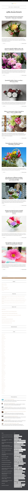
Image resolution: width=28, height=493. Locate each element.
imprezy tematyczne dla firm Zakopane (19, 456)
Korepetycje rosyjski (16, 457)
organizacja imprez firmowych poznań (19, 474)
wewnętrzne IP (23, 485)
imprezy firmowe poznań (17, 446)
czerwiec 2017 (3, 390)
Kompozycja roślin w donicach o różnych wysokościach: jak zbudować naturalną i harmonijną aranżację (13, 301)
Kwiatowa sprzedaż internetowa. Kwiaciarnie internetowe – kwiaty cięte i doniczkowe (14, 17)
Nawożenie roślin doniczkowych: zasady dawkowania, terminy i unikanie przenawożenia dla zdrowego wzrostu (13, 296)
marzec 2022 (3, 353)
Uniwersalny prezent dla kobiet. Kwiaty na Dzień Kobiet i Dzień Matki (14, 144)
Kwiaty (14, 241)
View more (4, 43)
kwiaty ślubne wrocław (18, 467)
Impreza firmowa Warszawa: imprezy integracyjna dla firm (9, 311)
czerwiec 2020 (3, 367)
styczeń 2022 (3, 355)
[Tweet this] (22, 43)
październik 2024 (4, 338)
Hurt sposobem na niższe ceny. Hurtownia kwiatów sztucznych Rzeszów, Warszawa (14, 243)
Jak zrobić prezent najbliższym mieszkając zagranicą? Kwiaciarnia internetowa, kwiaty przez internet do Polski (14, 179)
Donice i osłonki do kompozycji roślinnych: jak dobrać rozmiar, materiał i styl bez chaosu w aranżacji (13, 303)
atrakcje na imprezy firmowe (18, 436)
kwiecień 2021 (3, 361)
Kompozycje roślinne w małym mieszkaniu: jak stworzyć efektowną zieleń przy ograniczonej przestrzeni (13, 298)
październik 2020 (4, 365)
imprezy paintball (16, 452)
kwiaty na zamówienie (18, 464)
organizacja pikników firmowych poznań (19, 478)
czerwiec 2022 (3, 350)
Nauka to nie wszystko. (4, 458)
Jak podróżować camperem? (5, 485)
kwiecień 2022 (3, 352)
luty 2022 (3, 354)
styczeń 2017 (3, 393)
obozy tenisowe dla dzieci (18, 470)
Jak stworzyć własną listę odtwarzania (9, 399)
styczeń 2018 (3, 382)
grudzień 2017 (3, 383)
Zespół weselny (3, 309)
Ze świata (3, 290)
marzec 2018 (3, 380)
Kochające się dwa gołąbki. (5, 456)
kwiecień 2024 (3, 341)
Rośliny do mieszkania (4, 288)
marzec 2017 (3, 391)
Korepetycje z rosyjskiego (7, 419)
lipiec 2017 (3, 389)
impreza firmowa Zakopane (18, 443)
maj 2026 (3, 335)
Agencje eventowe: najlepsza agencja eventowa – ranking (11, 423)
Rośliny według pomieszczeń (5, 289)
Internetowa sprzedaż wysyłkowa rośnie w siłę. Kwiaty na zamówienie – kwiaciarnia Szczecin (14, 49)
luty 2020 (3, 369)
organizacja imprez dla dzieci (18, 473)
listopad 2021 (3, 356)
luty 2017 (3, 392)
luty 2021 (3, 363)
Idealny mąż (3, 483)
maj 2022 (3, 351)
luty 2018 (3, 381)
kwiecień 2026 (3, 336)
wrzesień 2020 (3, 366)
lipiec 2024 (3, 339)
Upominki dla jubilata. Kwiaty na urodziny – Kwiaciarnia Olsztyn (14, 81)
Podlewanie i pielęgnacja (5, 287)
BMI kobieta (16, 437)
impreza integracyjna (17, 445)
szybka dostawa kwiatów (17, 485)
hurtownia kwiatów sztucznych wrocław (19, 442)
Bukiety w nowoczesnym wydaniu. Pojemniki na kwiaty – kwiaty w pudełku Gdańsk (14, 112)
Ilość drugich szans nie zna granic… (6, 464)
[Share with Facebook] (21, 43)
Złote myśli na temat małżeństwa (6, 460)
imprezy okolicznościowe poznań (18, 451)
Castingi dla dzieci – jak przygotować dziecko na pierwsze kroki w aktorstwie (11, 315)
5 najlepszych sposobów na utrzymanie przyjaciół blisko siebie (9, 313)
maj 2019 (3, 378)
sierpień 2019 (3, 375)
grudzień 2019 (3, 370)
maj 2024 (3, 340)
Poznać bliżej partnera (4, 475)
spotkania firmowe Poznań (17, 484)
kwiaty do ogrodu (18, 461)
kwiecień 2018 (3, 379)
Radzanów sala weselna (19, 481)
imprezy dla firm (23, 445)
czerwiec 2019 (3, 377)
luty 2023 (3, 348)
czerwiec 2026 (3, 334)
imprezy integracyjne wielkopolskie (17, 450)
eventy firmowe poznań (22, 440)
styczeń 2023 (3, 349)
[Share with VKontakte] (25, 43)
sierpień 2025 (3, 337)
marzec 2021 (3, 362)
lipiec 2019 (3, 376)
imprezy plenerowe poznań (17, 454)
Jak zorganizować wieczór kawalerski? (6, 462)
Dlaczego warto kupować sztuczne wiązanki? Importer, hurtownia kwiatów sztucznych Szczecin (14, 212)
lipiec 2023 (3, 342)
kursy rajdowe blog (22, 457)
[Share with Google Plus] (23, 43)
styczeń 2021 (3, 364)
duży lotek (16, 440)
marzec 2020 (3, 368)
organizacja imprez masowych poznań (19, 477)
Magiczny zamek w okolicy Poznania (6, 466)
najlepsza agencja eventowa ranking (18, 469)
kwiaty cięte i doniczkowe (18, 460)
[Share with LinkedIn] (24, 43)
